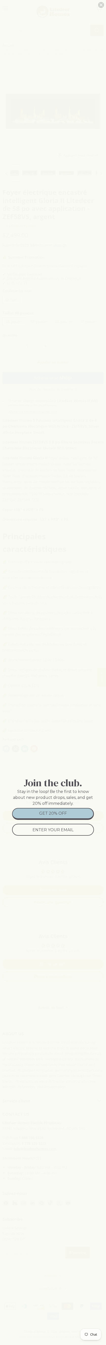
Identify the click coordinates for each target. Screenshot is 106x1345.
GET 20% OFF (53, 813)
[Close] (101, 5)
